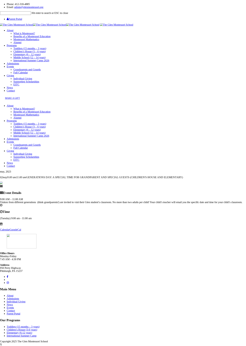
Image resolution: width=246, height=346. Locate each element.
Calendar (5, 229)
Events (10, 66)
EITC (16, 84)
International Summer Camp (21, 335)
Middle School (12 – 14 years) (29, 57)
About (10, 30)
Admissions (13, 63)
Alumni (17, 42)
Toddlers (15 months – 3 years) (29, 48)
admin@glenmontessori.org (28, 7)
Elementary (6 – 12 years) (27, 54)
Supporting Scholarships (26, 81)
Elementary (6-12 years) (19, 332)
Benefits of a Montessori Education (32, 36)
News (10, 87)
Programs (12, 45)
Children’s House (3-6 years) (22, 329)
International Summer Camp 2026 (31, 60)
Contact (11, 90)
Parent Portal (15, 19)
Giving (10, 75)
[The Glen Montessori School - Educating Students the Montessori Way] (49, 24)
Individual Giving (22, 78)
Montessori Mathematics (26, 39)
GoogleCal (15, 229)
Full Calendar (20, 72)
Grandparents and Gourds (27, 69)
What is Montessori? (24, 33)
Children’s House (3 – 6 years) (29, 51)
